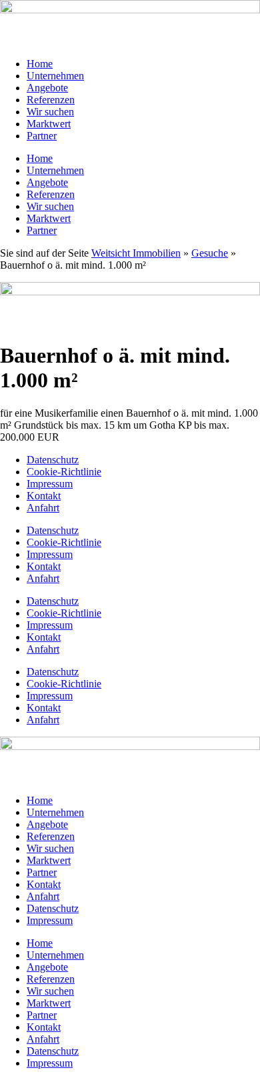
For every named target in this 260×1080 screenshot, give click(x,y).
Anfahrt (43, 507)
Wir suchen (50, 111)
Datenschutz (53, 459)
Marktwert (49, 123)
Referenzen (51, 99)
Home (40, 63)
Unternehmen (55, 75)
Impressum (50, 483)
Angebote (47, 87)
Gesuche (209, 253)
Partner (42, 135)
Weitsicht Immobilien (136, 253)
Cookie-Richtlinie (64, 471)
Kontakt (44, 495)
